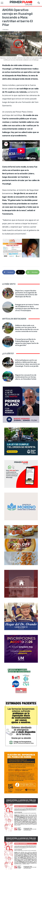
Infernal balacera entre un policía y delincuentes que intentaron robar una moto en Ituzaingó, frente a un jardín (27, 363)
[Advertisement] (21, 896)
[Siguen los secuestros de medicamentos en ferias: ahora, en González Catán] (8, 376)
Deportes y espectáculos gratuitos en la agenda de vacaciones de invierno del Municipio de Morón (26, 294)
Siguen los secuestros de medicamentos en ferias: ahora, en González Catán (25, 377)
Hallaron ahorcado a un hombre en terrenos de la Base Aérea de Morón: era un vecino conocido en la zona (27, 328)
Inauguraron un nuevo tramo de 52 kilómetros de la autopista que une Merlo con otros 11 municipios (27, 308)
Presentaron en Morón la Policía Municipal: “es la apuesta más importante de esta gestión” (27, 342)
